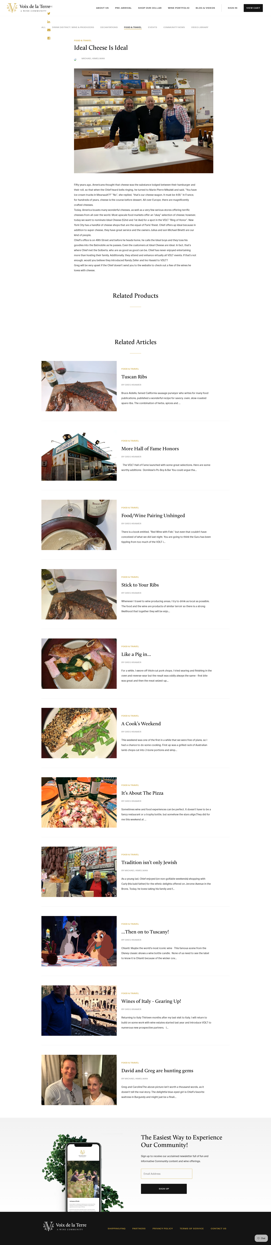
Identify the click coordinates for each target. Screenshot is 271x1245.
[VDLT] (28, 8)
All (43, 27)
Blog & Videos (205, 8)
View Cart (253, 8)
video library (199, 27)
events (152, 27)
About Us (102, 8)
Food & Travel (133, 27)
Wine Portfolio (178, 8)
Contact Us (218, 1228)
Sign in (232, 8)
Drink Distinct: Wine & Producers (73, 27)
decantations (109, 27)
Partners (139, 1228)
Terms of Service (192, 1228)
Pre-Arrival (123, 8)
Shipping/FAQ (116, 1228)
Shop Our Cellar (150, 8)
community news (174, 27)
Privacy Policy (163, 1228)
